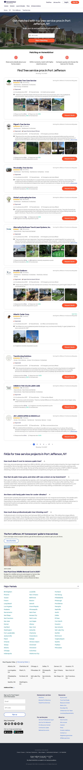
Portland (58, 592)
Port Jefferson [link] (17, 10)
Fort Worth (58, 621)
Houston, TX (70, 666)
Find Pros (41, 697)
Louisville (32, 592)
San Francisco (8, 618)
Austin (57, 612)
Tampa (6, 645)
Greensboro (33, 636)
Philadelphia (59, 598)
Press (61, 727)
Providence (58, 603)
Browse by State (22, 662)
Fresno (6, 600)
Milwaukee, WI (35, 670)
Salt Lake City (59, 630)
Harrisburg (58, 595)
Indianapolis (8, 653)
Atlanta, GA (11, 666)
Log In (66, 2)
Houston (57, 624)
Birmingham (8, 592)
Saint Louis (32, 618)
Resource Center (65, 703)
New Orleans (33, 595)
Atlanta (6, 648)
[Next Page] (52, 444)
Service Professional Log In (46, 720)
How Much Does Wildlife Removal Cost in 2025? (22, 572)
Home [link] (5, 10)
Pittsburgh (58, 600)
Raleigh (31, 639)
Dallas (57, 615)
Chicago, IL (34, 666)
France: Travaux (21, 752)
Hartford (6, 627)
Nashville (58, 609)
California (37, 757)
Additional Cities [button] (8, 687)
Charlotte (32, 633)
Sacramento (8, 612)
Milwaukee (58, 648)
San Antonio (59, 627)
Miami (6, 639)
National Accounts (44, 730)
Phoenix (6, 595)
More (28, 6)
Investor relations (65, 730)
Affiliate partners (65, 738)
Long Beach (8, 603)
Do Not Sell (43, 757)
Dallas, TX (45, 666)
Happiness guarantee (66, 735)
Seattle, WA (11, 682)
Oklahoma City (34, 653)
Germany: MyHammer (31, 752)
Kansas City (33, 615)
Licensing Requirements (67, 713)
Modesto (7, 609)
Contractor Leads (44, 727)
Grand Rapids (33, 606)
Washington (8, 630)
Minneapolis (33, 609)
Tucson (6, 598)
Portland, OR (23, 676)
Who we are (63, 722)
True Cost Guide (64, 700)
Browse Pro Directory (45, 700)
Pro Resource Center (44, 725)
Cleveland (32, 648)
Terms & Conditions (51, 760)
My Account (63, 697)
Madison (57, 645)
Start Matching (41, 40)
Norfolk (57, 633)
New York (32, 627)
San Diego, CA (58, 676)
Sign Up (75, 2)
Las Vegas (32, 621)
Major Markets (10, 586)
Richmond (58, 636)
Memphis (58, 606)
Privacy (32, 757)
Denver (6, 624)
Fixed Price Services (44, 703)
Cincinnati (32, 645)
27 (49, 444)
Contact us (63, 733)
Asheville (32, 630)
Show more (74, 139)
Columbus (32, 651)
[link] (41, 83)
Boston (31, 600)
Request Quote (69, 115)
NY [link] (10, 10)
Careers (62, 725)
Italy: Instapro (42, 752)
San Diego (7, 615)
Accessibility (50, 757)
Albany (31, 624)
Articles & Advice (36, 6)
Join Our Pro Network (45, 722)
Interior (6, 6)
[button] (19, 104)
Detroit (31, 603)
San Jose (7, 621)
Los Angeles (8, 606)
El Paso (57, 618)
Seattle (57, 642)
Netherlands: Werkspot (52, 752)
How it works (63, 720)
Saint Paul (32, 612)
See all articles (11, 541)
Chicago (6, 651)
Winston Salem (34, 642)
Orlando (6, 642)
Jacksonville (8, 636)
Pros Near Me (64, 708)
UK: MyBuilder (62, 752)
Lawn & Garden (20, 6)
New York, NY (70, 670)
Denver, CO (58, 666)
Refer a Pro (63, 705)
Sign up (14, 714)
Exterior (12, 6)
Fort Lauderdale (9, 633)
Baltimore (32, 598)
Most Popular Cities (9, 662)
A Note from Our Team (66, 710)
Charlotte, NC (24, 666)
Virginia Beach (59, 639)
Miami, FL (22, 670)
